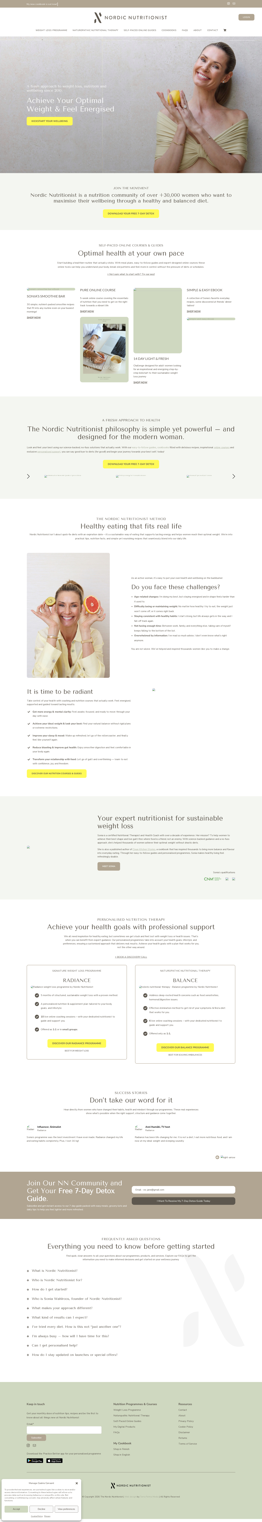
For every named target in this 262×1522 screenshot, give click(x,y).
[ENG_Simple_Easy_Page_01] (200, 319)
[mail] (234, 3)
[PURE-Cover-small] (104, 318)
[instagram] (228, 3)
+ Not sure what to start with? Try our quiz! (131, 274)
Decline (41, 1509)
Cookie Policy (37, 1516)
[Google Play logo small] (35, 1459)
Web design (130, 1496)
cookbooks (163, 447)
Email (30, 1424)
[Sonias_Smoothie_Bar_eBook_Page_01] (43, 289)
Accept (16, 1509)
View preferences (66, 1509)
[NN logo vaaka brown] (131, 10)
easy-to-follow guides (144, 447)
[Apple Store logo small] (54, 1459)
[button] (76, 1483)
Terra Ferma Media (149, 1496)
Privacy (47, 1516)
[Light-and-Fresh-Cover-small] (157, 289)
